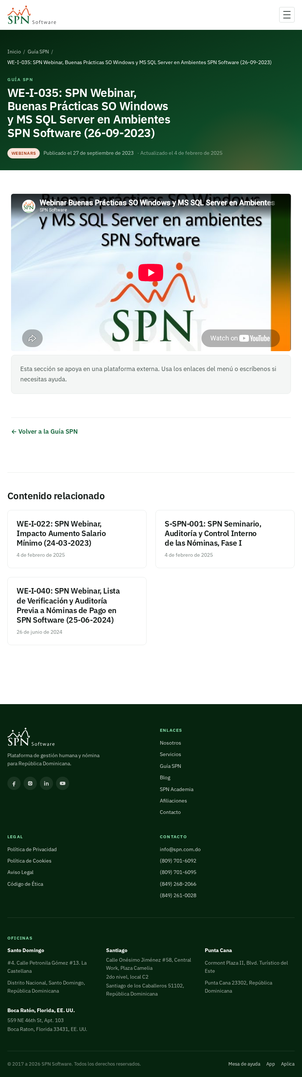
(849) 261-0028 (178, 895)
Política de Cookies (29, 860)
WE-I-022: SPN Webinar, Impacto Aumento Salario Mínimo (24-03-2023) (61, 533)
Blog (165, 777)
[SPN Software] (31, 15)
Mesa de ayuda (244, 1064)
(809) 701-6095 (178, 872)
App (270, 1064)
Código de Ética (25, 884)
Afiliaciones (173, 800)
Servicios (170, 754)
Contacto (170, 812)
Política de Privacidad (32, 849)
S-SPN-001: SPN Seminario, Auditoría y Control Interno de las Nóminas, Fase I (213, 533)
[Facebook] (14, 783)
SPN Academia (176, 789)
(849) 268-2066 (178, 884)
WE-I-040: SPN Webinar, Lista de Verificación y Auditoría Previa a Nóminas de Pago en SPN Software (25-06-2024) (68, 605)
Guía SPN (38, 51)
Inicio (14, 51)
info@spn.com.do (180, 849)
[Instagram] (30, 783)
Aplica (288, 1064)
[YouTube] (62, 783)
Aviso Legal (20, 872)
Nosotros (170, 742)
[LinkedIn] (46, 783)
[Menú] (287, 14)
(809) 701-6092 (178, 860)
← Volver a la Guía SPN (44, 431)
